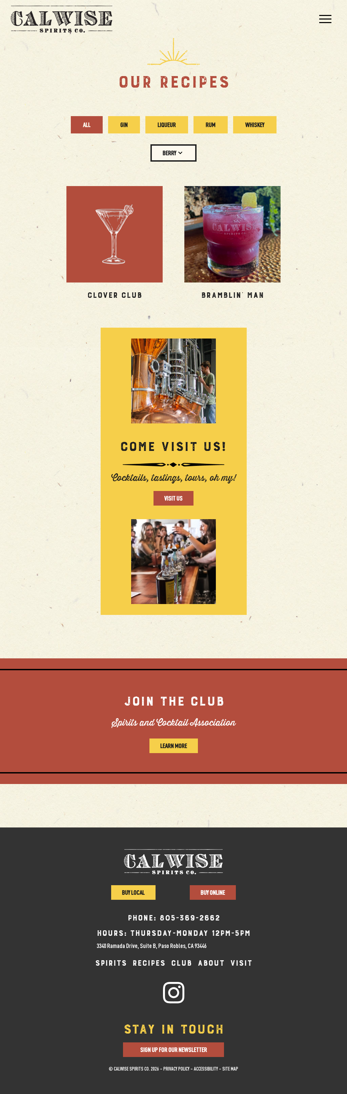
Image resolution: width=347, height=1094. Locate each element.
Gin (124, 124)
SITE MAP (230, 1069)
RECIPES (148, 963)
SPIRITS (111, 963)
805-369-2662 (189, 918)
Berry (169, 152)
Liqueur (167, 124)
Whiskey (254, 124)
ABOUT (210, 963)
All (86, 124)
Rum (211, 124)
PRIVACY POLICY (176, 1069)
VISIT (241, 963)
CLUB (181, 963)
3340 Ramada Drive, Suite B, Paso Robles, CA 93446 (151, 945)
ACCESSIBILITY (206, 1069)
